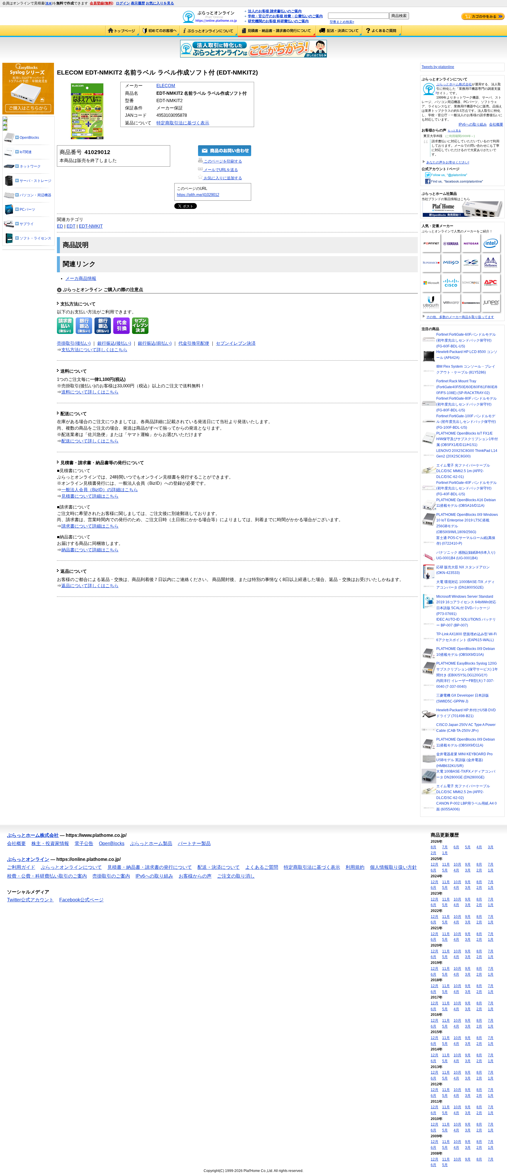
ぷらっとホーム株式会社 (454, 84)
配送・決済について (339, 31)
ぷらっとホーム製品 (151, 843)
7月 (445, 847)
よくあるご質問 (382, 31)
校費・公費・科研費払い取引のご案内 (47, 876)
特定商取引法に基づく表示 (182, 123)
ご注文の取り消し (236, 876)
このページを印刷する (222, 161)
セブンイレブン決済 (236, 343)
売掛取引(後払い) (74, 343)
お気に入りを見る (160, 3)
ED (60, 226)
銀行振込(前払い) (155, 343)
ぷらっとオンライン (28, 859)
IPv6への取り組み (473, 124)
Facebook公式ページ (81, 899)
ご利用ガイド (160, 31)
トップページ (122, 31)
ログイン (123, 3)
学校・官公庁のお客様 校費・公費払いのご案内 (285, 16)
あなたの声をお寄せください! (447, 162)
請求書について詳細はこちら (90, 526)
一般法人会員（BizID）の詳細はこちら (99, 489)
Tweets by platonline (438, 67)
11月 (446, 864)
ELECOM (165, 85)
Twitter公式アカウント (30, 899)
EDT (71, 226)
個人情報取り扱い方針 (393, 867)
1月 (445, 853)
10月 (457, 864)
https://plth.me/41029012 (198, 194)
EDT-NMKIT (91, 226)
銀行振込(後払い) (114, 343)
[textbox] (358, 16)
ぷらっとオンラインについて (209, 31)
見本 (49, 3)
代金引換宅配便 (193, 343)
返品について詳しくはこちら (90, 585)
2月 (433, 853)
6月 (456, 847)
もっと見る (454, 130)
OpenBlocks (111, 843)
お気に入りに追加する (222, 178)
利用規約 (355, 867)
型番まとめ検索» (342, 21)
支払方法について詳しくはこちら (94, 349)
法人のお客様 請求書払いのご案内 (275, 11)
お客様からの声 (195, 876)
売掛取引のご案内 (111, 876)
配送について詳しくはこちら (90, 441)
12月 (434, 864)
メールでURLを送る (220, 170)
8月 (433, 847)
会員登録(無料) (101, 3)
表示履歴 (138, 3)
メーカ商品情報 (80, 278)
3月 (491, 847)
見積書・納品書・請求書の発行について (277, 31)
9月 (468, 864)
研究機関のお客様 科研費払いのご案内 (278, 21)
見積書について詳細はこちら (90, 496)
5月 (468, 847)
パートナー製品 (194, 843)
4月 (479, 847)
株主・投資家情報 (50, 843)
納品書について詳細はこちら (90, 550)
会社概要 (496, 124)
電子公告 (84, 843)
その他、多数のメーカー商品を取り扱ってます (460, 317)
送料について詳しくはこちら (90, 392)
